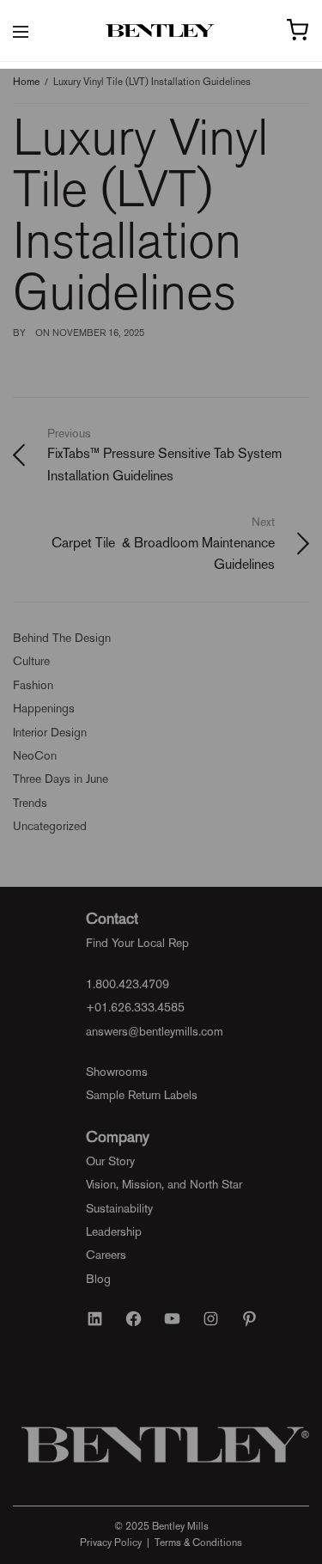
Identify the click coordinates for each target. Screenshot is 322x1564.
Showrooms (117, 1071)
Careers (106, 1255)
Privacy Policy (111, 1543)
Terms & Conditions (198, 1543)
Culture (31, 661)
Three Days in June (60, 778)
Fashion (33, 685)
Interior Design (50, 732)
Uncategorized (50, 826)
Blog (98, 1279)
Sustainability (119, 1208)
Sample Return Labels (141, 1095)
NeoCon (35, 755)
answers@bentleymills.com (154, 1031)
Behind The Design (62, 638)
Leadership (114, 1231)
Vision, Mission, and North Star (164, 1184)
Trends (30, 802)
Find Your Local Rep (137, 943)
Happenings (44, 708)
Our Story (110, 1161)
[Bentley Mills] (161, 31)
